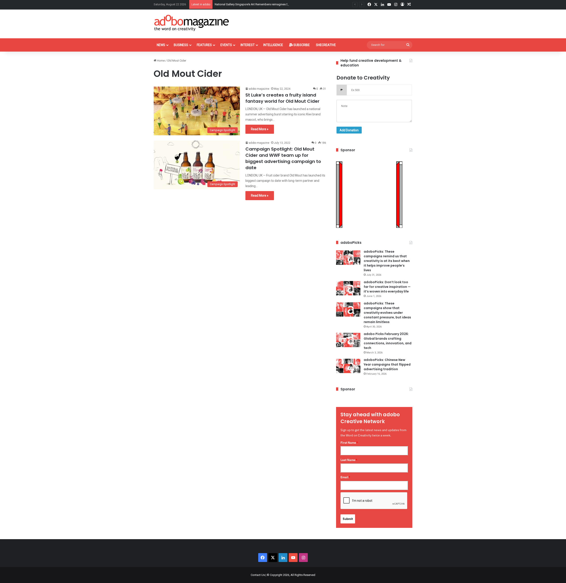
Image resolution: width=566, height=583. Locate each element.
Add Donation (349, 130)
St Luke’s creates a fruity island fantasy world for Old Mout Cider (282, 98)
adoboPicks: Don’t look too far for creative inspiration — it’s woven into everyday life (387, 287)
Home (160, 60)
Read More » (259, 129)
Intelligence (273, 45)
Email (345, 477)
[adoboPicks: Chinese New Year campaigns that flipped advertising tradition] (348, 366)
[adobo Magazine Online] (192, 23)
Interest (248, 45)
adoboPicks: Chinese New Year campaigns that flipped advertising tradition (387, 364)
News (161, 45)
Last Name (348, 460)
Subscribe (301, 45)
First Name (349, 443)
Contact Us (258, 575)
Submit (348, 519)
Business (181, 45)
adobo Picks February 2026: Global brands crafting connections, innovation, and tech (387, 341)
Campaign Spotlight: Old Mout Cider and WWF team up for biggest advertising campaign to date (283, 158)
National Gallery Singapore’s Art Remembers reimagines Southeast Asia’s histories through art (274, 4)
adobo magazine (259, 88)
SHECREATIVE (326, 45)
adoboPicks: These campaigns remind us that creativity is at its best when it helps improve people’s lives (387, 260)
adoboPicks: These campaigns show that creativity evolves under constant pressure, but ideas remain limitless (387, 312)
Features (204, 45)
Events (226, 45)
